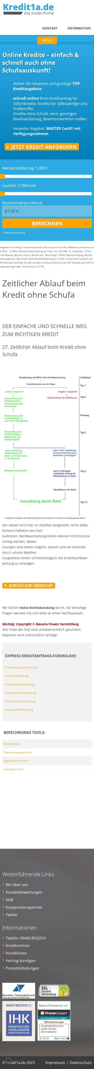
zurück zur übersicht (31, 585)
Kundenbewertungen (24, 892)
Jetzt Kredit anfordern (44, 146)
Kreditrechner (12, 744)
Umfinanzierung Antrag (20, 684)
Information (79, 28)
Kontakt (49, 28)
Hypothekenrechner (16, 761)
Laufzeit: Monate (19, 185)
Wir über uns (17, 884)
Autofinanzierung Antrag (20, 693)
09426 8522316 (33, 938)
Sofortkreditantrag (17, 676)
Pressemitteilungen (22, 968)
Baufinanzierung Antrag (20, 701)
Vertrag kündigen (21, 960)
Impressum (55, 1062)
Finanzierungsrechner (17, 752)
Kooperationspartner (24, 907)
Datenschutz (81, 1062)
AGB (9, 899)
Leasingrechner (14, 769)
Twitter (12, 914)
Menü (47, 40)
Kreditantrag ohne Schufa (21, 667)
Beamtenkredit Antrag (19, 710)
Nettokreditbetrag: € (24, 168)
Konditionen (16, 953)
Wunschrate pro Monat (22, 203)
